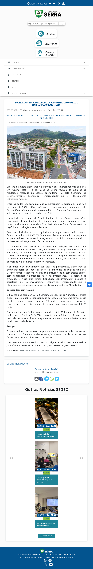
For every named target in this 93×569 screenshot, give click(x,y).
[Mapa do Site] (63, 4)
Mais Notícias (46, 536)
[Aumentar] (50, 4)
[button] (11, 458)
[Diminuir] (54, 4)
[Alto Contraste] (59, 4)
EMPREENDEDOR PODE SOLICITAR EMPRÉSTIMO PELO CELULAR (42, 350)
